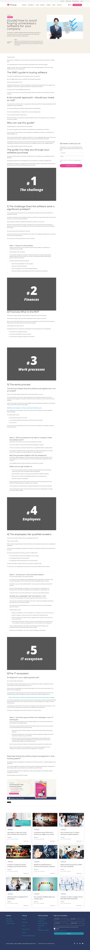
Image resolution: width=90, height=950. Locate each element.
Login (81, 1)
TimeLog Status (75, 1)
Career (23, 925)
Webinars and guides (42, 923)
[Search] (71, 5)
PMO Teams (9, 918)
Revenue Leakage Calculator (28, 935)
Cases (39, 927)
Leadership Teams (10, 923)
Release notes (41, 921)
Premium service (26, 929)
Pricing (37, 4)
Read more (26, 841)
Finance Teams (9, 921)
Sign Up (69, 933)
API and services (42, 918)
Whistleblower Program (43, 930)
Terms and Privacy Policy (61, 930)
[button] (75, 943)
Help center (68, 1)
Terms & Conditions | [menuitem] (18, 943)
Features (24, 919)
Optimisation (10, 17)
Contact (62, 1)
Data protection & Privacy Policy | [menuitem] (29, 943)
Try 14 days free (77, 4)
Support (24, 932)
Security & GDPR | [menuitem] (9, 943)
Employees (24, 922)
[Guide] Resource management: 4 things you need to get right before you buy (24, 408)
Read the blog (41, 925)
